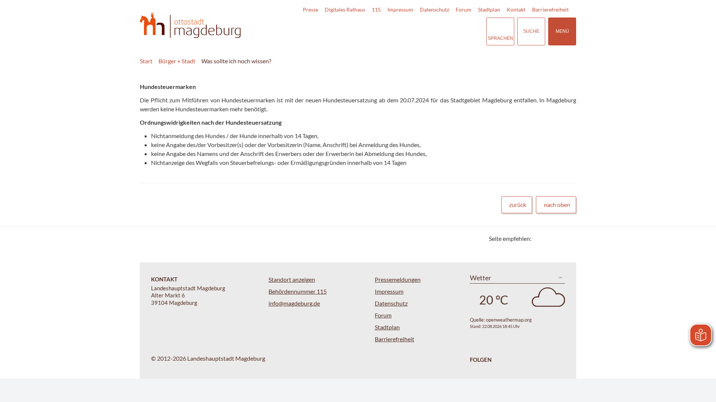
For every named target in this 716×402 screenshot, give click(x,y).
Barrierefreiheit (550, 9)
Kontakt (516, 9)
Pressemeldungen (398, 279)
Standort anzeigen (291, 279)
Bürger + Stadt (176, 60)
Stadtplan (489, 9)
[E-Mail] (558, 238)
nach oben (557, 204)
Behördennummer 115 (297, 291)
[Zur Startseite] (190, 25)
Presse (310, 9)
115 (376, 9)
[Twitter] (540, 238)
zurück (517, 204)
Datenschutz (434, 9)
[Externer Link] (428, 31)
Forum (463, 9)
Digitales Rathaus (345, 9)
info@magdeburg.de (294, 303)
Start (146, 60)
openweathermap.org (509, 320)
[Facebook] (549, 238)
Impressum (400, 9)
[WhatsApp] (568, 238)
